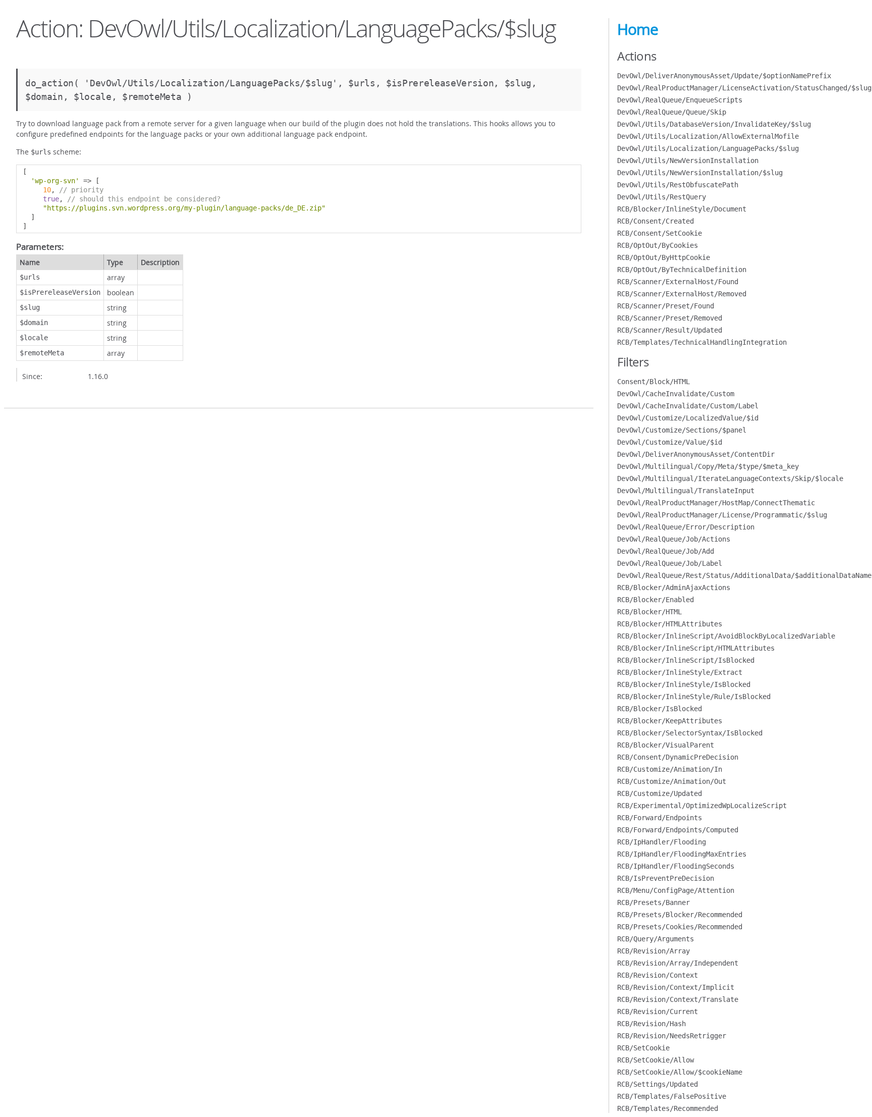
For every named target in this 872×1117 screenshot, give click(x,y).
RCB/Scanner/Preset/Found (665, 306)
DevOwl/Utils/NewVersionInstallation (687, 160)
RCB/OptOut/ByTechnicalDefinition (681, 269)
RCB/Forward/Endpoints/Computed (677, 830)
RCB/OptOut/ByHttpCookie (663, 257)
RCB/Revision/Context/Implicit (675, 987)
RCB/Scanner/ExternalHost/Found (677, 282)
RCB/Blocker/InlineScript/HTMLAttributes (696, 648)
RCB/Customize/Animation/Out (671, 781)
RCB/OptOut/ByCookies (657, 245)
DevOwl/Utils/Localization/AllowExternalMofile (708, 136)
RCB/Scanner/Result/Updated (669, 330)
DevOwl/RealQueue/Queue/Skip (671, 112)
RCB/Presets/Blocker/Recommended (679, 915)
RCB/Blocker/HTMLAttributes (669, 624)
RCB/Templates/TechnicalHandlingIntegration (702, 342)
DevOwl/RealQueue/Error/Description (685, 527)
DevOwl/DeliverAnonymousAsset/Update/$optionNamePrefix (724, 76)
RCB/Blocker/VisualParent (665, 745)
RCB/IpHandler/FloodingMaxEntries (681, 854)
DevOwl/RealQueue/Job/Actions (673, 539)
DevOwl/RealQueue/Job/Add (665, 551)
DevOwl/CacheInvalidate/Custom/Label (687, 406)
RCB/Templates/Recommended (667, 1108)
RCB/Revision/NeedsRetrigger (671, 1036)
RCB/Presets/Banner (653, 902)
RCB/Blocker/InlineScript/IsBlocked (685, 660)
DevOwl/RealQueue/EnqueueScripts (679, 100)
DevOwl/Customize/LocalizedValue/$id (687, 418)
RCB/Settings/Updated (657, 1084)
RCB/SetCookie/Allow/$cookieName (679, 1072)
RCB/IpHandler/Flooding (661, 842)
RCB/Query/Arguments (655, 939)
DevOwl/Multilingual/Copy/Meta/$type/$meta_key (708, 466)
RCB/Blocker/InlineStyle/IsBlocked (683, 684)
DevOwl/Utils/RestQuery (661, 197)
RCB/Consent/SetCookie (659, 233)
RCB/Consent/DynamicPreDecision (677, 757)
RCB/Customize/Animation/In (669, 769)
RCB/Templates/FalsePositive (671, 1096)
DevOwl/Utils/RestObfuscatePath (677, 185)
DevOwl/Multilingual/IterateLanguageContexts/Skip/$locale (730, 478)
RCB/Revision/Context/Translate (677, 999)
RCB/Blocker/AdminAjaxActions (673, 587)
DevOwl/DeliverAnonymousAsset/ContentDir (696, 454)
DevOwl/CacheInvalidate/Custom (675, 394)
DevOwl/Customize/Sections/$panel (681, 430)
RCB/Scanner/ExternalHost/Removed (681, 294)
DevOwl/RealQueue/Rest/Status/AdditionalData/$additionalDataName (744, 575)
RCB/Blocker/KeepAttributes (669, 721)
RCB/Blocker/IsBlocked (659, 709)
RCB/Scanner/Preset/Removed (669, 318)
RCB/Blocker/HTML (649, 612)
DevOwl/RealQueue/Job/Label (669, 563)
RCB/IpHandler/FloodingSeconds (675, 866)
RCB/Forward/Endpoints (659, 818)
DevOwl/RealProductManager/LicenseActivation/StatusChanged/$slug (744, 88)
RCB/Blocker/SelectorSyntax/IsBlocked (689, 733)
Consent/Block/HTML (653, 382)
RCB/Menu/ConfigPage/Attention (675, 890)
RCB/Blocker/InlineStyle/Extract (679, 672)
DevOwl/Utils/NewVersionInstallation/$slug (700, 173)
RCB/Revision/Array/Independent (677, 963)
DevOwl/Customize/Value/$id (669, 442)
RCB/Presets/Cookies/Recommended (679, 927)
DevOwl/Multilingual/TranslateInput (685, 491)
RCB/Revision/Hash (651, 1024)
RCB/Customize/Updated (659, 793)
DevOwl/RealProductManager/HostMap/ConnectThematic (716, 503)
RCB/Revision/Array (653, 951)
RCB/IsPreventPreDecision (665, 878)
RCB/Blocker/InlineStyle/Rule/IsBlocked (694, 697)
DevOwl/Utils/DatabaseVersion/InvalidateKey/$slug (714, 124)
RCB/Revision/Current (657, 1011)
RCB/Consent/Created (655, 221)
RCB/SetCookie (643, 1048)
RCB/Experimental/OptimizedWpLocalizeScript (702, 806)
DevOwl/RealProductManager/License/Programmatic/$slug (722, 515)
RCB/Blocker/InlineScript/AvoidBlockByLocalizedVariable (726, 636)
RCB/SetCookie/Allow (655, 1060)
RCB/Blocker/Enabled (655, 600)
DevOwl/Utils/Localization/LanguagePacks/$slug (708, 148)
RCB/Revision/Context (657, 975)
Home (637, 29)
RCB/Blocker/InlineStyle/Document (681, 209)
